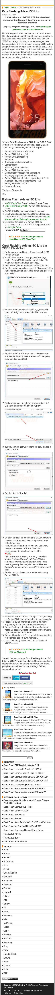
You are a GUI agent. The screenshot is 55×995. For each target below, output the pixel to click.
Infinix (6, 895)
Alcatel (6, 857)
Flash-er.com (43, 985)
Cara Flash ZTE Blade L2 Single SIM (21, 765)
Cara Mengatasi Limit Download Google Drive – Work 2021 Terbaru (26, 801)
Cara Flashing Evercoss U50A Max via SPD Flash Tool (26, 237)
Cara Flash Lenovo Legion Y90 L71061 (22, 784)
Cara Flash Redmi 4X (13, 814)
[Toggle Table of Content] (4, 194)
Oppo (6, 930)
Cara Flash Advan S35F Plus (26, 717)
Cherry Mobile (10, 872)
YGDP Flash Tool (13, 203)
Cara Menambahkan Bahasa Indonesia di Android (27, 218)
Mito (5, 919)
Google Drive (14, 227)
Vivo (5, 961)
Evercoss (7, 880)
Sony (5, 946)
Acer (5, 849)
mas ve (25, 683)
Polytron (7, 934)
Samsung (8, 942)
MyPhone (8, 922)
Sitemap (8, 993)
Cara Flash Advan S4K (23, 729)
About (6, 990)
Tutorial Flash (9, 953)
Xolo (5, 969)
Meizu (6, 911)
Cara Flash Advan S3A (23, 691)
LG (4, 907)
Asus (5, 865)
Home (7, 7)
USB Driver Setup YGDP (16, 205)
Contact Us (15, 990)
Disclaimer (38, 990)
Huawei (7, 892)
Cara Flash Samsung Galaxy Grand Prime (23, 829)
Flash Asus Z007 (11, 837)
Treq (5, 950)
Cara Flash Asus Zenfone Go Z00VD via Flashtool (27, 822)
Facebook (25, 677)
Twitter (16, 677)
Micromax (8, 915)
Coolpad (7, 876)
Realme (7, 938)
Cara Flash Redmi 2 (13, 818)
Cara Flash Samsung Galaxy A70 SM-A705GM (25, 776)
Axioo (6, 868)
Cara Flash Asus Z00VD (15, 841)
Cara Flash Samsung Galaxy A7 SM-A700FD (24, 792)
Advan (13, 7)
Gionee (6, 888)
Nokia (6, 926)
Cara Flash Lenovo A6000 (15, 810)
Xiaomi (6, 965)
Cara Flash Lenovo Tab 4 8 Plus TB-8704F (23, 772)
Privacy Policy (26, 990)
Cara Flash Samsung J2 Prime (18, 806)
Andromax (8, 861)
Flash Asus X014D (12, 833)
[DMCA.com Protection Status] (10, 979)
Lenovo (7, 903)
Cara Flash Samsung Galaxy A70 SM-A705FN (25, 780)
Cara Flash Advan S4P (23, 742)
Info (5, 899)
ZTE (5, 973)
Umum (6, 957)
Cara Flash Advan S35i (23, 704)
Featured (7, 884)
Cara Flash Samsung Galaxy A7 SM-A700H (24, 788)
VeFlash (20, 985)
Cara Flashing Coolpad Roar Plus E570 (22, 826)
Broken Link (18, 993)
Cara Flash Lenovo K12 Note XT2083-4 (22, 769)
